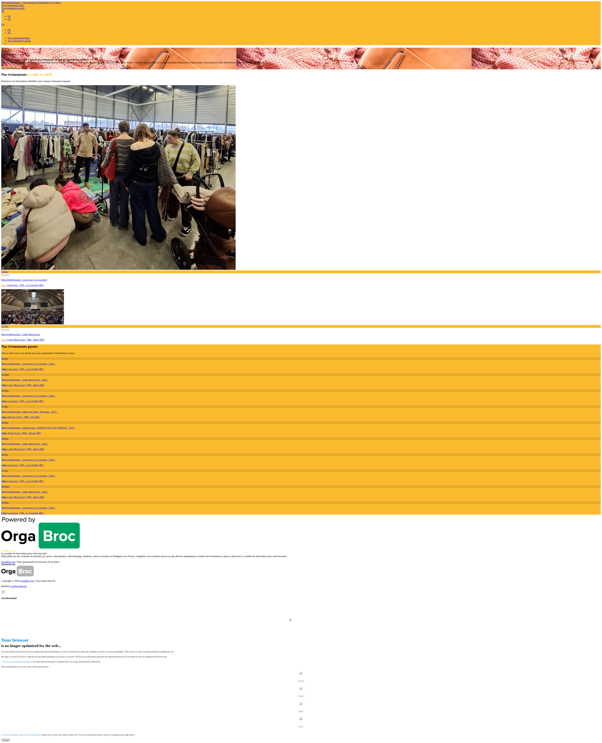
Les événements (9, 68)
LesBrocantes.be (18, 586)
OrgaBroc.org (8, 562)
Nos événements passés (12, 8)
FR (2, 11)
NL (9, 19)
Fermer (6, 740)
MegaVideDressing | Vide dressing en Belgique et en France (31, 2)
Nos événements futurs (12, 5)
